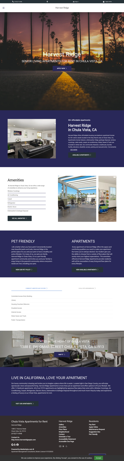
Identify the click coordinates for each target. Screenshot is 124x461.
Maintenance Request (97, 429)
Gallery (61, 424)
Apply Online (108, 1)
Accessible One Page (66, 441)
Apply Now (61, 68)
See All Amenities (19, 218)
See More (73, 150)
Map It (61, 354)
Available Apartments (81, 155)
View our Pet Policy (23, 270)
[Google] (12, 444)
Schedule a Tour (64, 437)
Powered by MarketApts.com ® (22, 449)
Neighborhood (64, 432)
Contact (62, 434)
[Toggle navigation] (3, 7)
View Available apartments (86, 270)
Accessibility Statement (67, 439)
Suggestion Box (94, 432)
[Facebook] (17, 444)
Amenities (62, 427)
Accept (98, 458)
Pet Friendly (93, 434)
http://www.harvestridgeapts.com (23, 440)
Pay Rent (92, 424)
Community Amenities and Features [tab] (36, 288)
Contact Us (15, 437)
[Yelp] (15, 444)
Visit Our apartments (24, 404)
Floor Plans (63, 429)
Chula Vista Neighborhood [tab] (86, 288)
